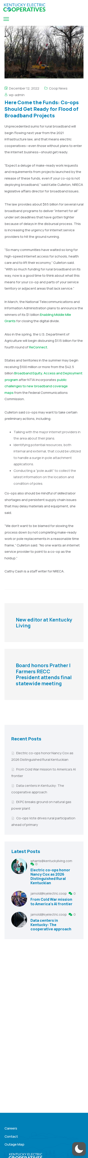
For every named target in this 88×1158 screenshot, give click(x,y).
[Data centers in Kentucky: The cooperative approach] (19, 922)
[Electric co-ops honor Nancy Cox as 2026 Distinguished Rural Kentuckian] (19, 872)
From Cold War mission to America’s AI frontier (51, 901)
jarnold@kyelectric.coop (48, 893)
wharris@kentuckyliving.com (51, 861)
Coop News (58, 88)
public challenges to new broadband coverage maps (36, 386)
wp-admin (17, 94)
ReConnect (38, 347)
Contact (11, 1136)
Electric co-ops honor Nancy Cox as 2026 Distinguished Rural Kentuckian (50, 876)
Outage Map (14, 1144)
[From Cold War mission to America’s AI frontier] (19, 899)
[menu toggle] (6, 19)
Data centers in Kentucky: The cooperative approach (50, 924)
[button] (79, 1149)
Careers (11, 1128)
